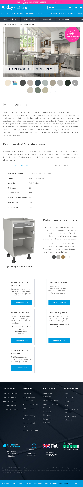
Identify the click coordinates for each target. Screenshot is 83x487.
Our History (27, 393)
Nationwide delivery (10, 19)
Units (13, 14)
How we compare (30, 19)
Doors (20, 14)
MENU (3, 7)
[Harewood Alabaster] (8, 83)
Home (5, 24)
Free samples (47, 19)
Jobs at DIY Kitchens (31, 430)
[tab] (22, 165)
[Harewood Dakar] (52, 83)
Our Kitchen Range (10, 409)
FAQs (66, 405)
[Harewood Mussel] (30, 90)
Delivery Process (9, 397)
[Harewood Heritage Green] (67, 83)
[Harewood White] (52, 90)
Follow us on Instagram (48, 420)
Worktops (53, 14)
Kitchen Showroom (30, 404)
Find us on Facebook (47, 395)
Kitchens (5, 14)
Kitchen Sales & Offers (29, 424)
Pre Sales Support (10, 405)
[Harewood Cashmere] (30, 83)
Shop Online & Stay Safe (71, 411)
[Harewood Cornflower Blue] (45, 83)
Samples (71, 14)
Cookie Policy (69, 401)
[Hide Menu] (16, 7)
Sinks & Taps (41, 14)
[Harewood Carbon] (23, 83)
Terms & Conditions (71, 393)
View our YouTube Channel (50, 406)
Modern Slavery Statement (70, 418)
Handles (62, 14)
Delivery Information (11, 393)
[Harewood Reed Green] (38, 90)
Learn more (63, 483)
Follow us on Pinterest (48, 413)
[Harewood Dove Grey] (60, 83)
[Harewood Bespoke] (15, 83)
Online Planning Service (29, 417)
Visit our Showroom (66, 19)
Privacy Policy (69, 397)
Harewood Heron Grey (29, 24)
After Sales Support (10, 401)
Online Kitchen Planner (29, 410)
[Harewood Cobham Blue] (38, 83)
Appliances (29, 14)
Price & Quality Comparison (29, 399)
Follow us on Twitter (51, 400)
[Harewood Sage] (45, 90)
